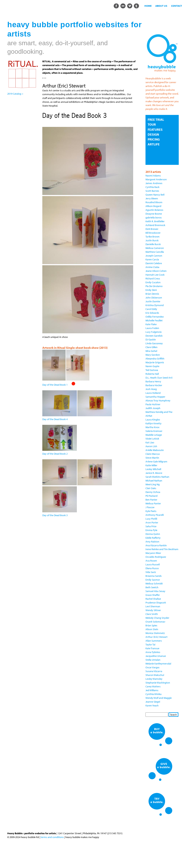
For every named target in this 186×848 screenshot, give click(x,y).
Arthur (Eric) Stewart (156, 636)
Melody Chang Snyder (157, 617)
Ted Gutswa (151, 370)
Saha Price (150, 526)
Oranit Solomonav (155, 621)
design (153, 134)
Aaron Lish (151, 446)
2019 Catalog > (15, 93)
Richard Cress (152, 278)
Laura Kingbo (152, 419)
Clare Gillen (151, 347)
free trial (156, 119)
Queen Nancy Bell (154, 194)
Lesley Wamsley (153, 678)
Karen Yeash (152, 705)
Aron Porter (151, 522)
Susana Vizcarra (153, 671)
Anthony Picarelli (154, 514)
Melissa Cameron (154, 248)
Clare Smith (151, 614)
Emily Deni (151, 290)
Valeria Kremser (153, 431)
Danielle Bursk (153, 244)
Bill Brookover (153, 232)
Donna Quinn (152, 534)
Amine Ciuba (152, 267)
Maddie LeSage (153, 434)
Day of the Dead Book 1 (55, 384)
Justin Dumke (152, 301)
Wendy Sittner (153, 610)
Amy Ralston (152, 541)
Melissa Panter (153, 503)
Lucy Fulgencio (153, 331)
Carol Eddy (151, 309)
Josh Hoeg (151, 389)
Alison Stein (151, 629)
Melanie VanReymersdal (158, 663)
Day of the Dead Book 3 (55, 515)
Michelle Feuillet (154, 320)
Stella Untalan (152, 659)
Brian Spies (151, 625)
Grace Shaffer (152, 595)
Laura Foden (152, 328)
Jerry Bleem (151, 198)
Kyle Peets (150, 511)
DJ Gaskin (150, 339)
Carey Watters (153, 686)
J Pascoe (149, 507)
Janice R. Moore (153, 473)
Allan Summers (153, 640)
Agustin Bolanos (154, 210)
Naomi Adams (153, 175)
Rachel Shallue (153, 598)
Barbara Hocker (153, 385)
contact (176, 5)
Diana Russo (152, 568)
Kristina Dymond (154, 305)
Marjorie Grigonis (154, 362)
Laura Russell (152, 564)
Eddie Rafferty (153, 537)
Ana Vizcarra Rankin (156, 545)
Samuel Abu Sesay (155, 591)
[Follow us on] (116, 5)
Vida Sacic (150, 572)
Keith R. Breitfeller (155, 221)
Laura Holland (153, 392)
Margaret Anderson (156, 179)
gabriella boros (153, 217)
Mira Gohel (151, 351)
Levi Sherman (152, 606)
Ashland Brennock (155, 225)
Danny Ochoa (152, 492)
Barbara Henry (153, 381)
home (147, 5)
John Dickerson (153, 297)
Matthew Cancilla (154, 251)
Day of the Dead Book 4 (55, 419)
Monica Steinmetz (155, 633)
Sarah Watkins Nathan (157, 476)
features (155, 129)
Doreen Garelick (154, 335)
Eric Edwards (152, 312)
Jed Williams (151, 690)
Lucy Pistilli (151, 518)
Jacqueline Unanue (155, 656)
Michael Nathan (153, 480)
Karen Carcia (152, 259)
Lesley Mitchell (153, 469)
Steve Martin (152, 457)
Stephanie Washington (157, 682)
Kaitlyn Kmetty (153, 423)
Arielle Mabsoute (154, 450)
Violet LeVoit (152, 438)
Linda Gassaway (154, 343)
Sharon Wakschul (154, 675)
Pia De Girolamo (154, 286)
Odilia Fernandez (154, 316)
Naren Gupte (152, 366)
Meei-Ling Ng (152, 484)
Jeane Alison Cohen (156, 271)
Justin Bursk (152, 240)
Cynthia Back (152, 187)
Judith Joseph (152, 408)
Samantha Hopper (155, 396)
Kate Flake (151, 324)
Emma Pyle (151, 530)
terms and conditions (52, 837)
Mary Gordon (152, 354)
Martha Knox (152, 427)
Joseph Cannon (153, 255)
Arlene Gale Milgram (156, 461)
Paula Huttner (152, 404)
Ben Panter (151, 499)
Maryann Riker (153, 553)
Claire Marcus (152, 453)
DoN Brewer (151, 229)
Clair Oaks (150, 488)
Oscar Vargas (152, 667)
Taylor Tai (150, 644)
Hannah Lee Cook (155, 274)
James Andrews (153, 183)
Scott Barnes (152, 190)
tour (152, 124)
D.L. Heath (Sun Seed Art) (159, 377)
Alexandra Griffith (154, 358)
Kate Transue (152, 648)
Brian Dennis (152, 293)
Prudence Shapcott (155, 602)
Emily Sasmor (152, 579)
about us (161, 5)
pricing (154, 139)
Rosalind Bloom (153, 202)
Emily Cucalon (153, 282)
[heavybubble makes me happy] (162, 73)
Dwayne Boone (153, 213)
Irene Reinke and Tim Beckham (161, 549)
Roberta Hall (152, 373)
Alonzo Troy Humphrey (157, 400)
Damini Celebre (153, 263)
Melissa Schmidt (154, 583)
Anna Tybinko (152, 652)
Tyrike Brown (152, 236)
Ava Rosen (151, 560)
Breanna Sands (153, 575)
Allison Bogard (153, 206)
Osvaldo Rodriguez (155, 556)
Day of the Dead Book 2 (55, 453)
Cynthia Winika (153, 694)
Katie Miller (151, 465)
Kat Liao (149, 442)
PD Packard (151, 495)
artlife (154, 144)
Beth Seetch (151, 587)
